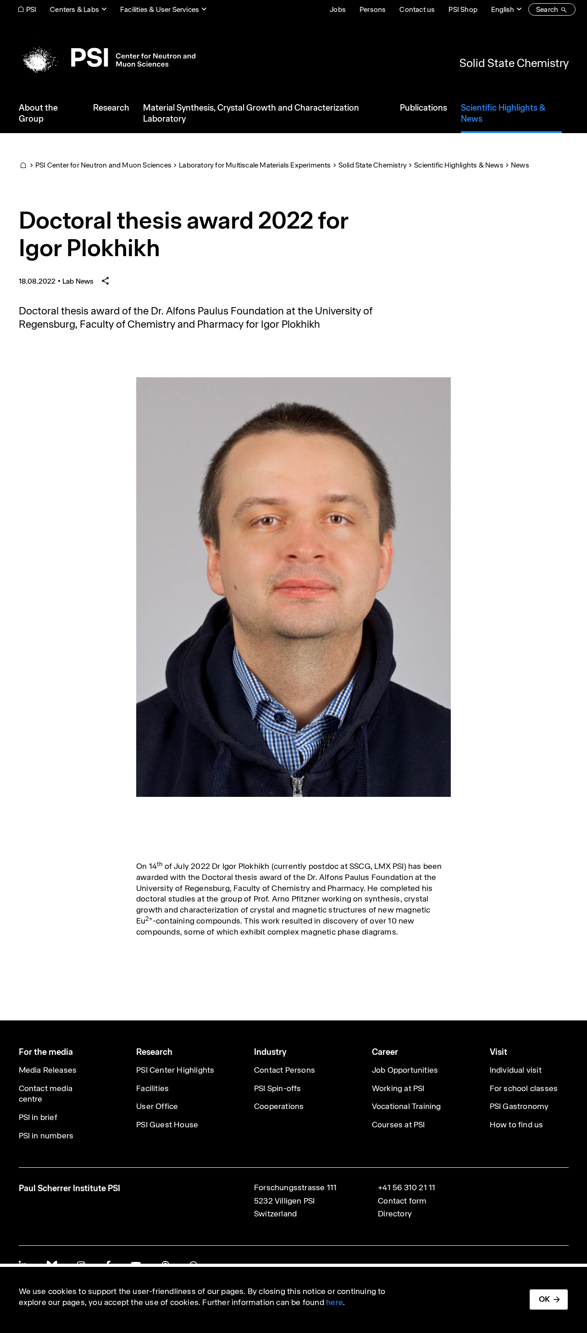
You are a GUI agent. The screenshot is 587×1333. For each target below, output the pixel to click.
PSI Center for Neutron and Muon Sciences (103, 165)
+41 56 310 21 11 (406, 1187)
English (502, 9)
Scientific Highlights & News (459, 165)
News (520, 165)
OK (544, 1299)
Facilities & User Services (159, 9)
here (334, 1302)
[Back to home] (107, 57)
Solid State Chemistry (514, 62)
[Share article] (105, 281)
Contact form (402, 1200)
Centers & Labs (74, 9)
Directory (395, 1213)
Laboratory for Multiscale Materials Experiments (255, 165)
